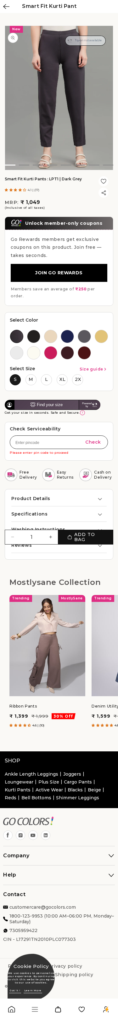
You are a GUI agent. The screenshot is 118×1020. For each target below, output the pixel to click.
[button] (16, 190)
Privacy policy (65, 966)
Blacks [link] (75, 790)
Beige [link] (94, 790)
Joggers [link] (72, 774)
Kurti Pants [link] (18, 790)
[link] (11, 1011)
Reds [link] (10, 798)
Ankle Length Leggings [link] (31, 774)
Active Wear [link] (49, 790)
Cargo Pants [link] (78, 782)
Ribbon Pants (23, 706)
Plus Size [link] (48, 782)
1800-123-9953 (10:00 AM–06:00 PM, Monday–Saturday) (61, 918)
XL (62, 379)
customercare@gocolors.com (42, 907)
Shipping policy (74, 974)
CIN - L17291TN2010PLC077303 (39, 939)
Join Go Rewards (58, 273)
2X (78, 379)
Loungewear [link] (19, 782)
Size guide (91, 369)
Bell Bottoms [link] (36, 798)
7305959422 (23, 930)
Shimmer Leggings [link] (77, 798)
